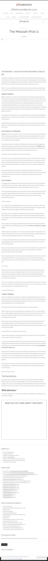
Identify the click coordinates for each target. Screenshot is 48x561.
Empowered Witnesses (7, 492)
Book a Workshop (19, 13)
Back (43, 21)
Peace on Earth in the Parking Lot (9, 479)
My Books (29, 13)
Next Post (45, 21)
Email (12, 13)
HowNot (8, 474)
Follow (4, 544)
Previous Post (41, 21)
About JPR (6, 13)
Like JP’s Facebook (7, 549)
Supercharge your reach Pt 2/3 (9, 487)
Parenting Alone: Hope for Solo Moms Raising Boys (19, 471)
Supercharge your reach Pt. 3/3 (9, 489)
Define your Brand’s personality (9, 484)
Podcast (36, 13)
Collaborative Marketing (7, 494)
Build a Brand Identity (7, 495)
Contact (42, 13)
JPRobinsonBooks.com (24, 9)
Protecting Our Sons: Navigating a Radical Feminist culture (21, 472)
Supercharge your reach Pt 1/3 (9, 485)
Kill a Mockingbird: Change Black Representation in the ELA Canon (21, 474)
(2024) (32, 472)
